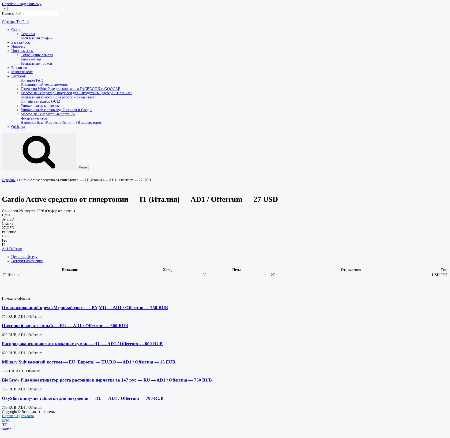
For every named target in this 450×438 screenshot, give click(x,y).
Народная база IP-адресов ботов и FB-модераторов (61, 122)
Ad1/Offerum (12, 249)
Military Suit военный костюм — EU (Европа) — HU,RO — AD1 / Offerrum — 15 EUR (89, 361)
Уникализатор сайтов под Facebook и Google (56, 110)
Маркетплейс (22, 72)
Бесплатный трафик (36, 38)
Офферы (18, 127)
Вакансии (19, 68)
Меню (83, 167)
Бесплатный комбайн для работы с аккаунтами (58, 97)
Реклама (27, 416)
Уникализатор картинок (40, 106)
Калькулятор (31, 59)
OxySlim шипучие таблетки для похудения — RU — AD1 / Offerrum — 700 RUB (83, 398)
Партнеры (10, 416)
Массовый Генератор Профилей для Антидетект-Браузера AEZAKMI (76, 93)
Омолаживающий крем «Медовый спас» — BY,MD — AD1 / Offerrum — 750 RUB (85, 307)
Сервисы (28, 34)
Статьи (16, 30)
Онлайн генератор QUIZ (40, 101)
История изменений (27, 261)
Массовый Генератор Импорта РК (48, 114)
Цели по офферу (24, 257)
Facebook (18, 76)
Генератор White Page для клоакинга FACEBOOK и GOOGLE (70, 89)
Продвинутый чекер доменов (44, 84)
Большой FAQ (32, 80)
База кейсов (20, 42)
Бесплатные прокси (36, 63)
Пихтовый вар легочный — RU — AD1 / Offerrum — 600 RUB (65, 325)
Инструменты (22, 51)
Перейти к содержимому (21, 4)
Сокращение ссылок (37, 55)
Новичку (18, 47)
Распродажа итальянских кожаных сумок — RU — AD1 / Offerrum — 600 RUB (82, 343)
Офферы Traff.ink (15, 22)
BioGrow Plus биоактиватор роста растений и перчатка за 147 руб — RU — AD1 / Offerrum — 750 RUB (107, 380)
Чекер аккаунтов (34, 118)
